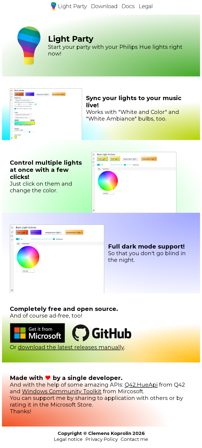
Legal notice (68, 439)
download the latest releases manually (71, 347)
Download (104, 6)
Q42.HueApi (141, 384)
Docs (128, 6)
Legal (146, 6)
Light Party (72, 6)
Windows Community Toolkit (61, 391)
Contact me (134, 439)
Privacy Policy (101, 439)
